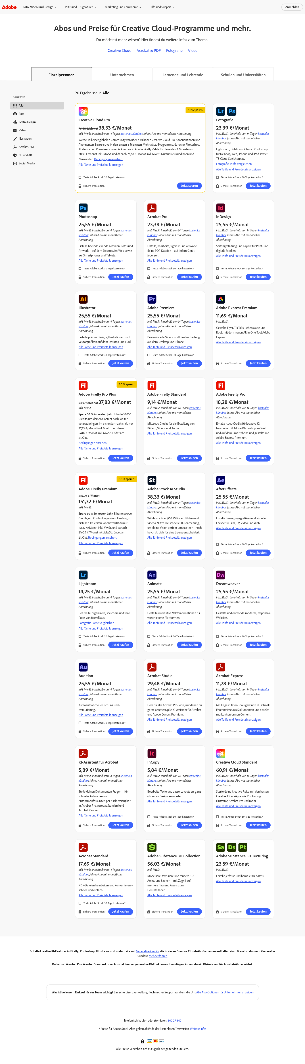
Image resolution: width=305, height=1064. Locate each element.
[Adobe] (9, 7)
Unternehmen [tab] (122, 74)
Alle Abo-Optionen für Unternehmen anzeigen (224, 992)
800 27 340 (174, 1020)
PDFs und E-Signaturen (79, 7)
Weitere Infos (198, 1029)
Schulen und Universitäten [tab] (243, 74)
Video (192, 50)
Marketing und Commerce (121, 7)
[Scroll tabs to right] (301, 74)
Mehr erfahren (158, 956)
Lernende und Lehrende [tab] (183, 74)
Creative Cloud (119, 50)
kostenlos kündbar (131, 133)
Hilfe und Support (160, 7)
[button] (143, 1041)
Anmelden (292, 7)
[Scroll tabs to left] (3, 74)
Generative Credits (147, 951)
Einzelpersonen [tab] (61, 74)
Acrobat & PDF (149, 50)
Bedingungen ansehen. (108, 159)
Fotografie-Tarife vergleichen (234, 164)
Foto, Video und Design (38, 7)
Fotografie (174, 50)
